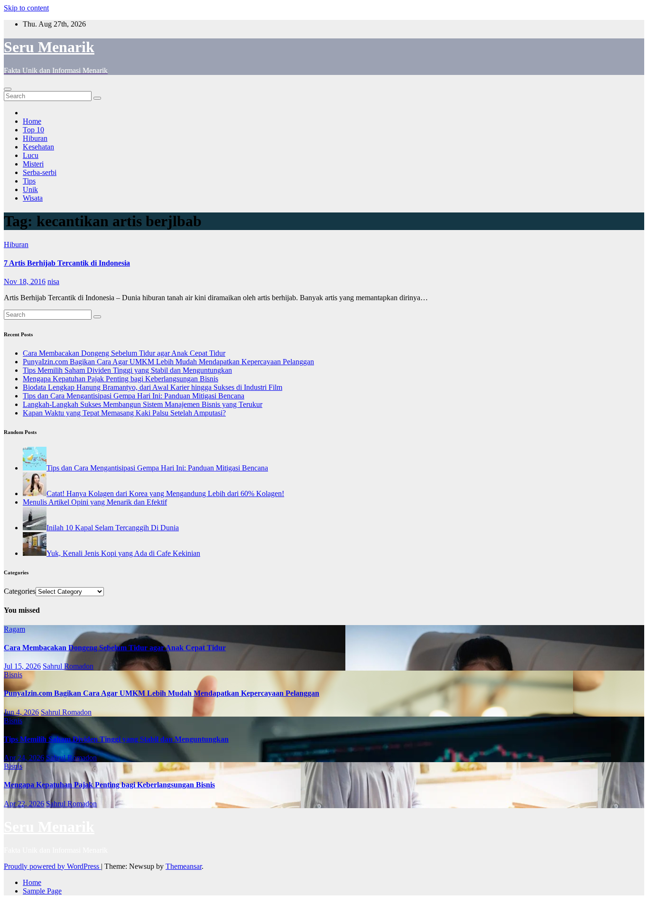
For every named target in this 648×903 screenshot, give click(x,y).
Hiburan (35, 138)
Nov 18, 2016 (25, 281)
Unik (30, 189)
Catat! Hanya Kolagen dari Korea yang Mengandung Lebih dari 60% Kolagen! (165, 493)
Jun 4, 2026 (21, 712)
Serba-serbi (39, 172)
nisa (53, 281)
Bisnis (13, 675)
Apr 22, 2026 (24, 804)
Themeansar (184, 866)
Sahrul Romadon (68, 666)
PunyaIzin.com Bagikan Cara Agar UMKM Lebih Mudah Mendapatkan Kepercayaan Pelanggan (168, 362)
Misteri (33, 164)
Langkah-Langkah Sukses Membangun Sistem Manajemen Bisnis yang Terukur (142, 404)
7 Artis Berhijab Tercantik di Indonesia (67, 263)
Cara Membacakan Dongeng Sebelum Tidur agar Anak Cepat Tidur (124, 353)
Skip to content (26, 8)
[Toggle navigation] (7, 89)
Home (32, 121)
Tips (29, 181)
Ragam (14, 629)
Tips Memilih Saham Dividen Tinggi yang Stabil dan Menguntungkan (127, 370)
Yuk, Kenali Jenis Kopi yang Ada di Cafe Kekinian (123, 553)
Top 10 (33, 130)
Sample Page (42, 891)
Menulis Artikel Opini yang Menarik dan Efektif (95, 502)
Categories (20, 591)
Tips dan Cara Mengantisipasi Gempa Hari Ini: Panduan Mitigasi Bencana (133, 396)
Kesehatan (38, 147)
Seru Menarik (49, 46)
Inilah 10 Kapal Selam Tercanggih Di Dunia (112, 528)
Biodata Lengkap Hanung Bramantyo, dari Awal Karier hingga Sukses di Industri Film (152, 387)
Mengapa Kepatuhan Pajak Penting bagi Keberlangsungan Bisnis (120, 379)
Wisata (33, 198)
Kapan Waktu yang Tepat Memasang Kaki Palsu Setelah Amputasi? (124, 413)
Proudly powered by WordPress (52, 866)
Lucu (30, 155)
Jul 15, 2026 (22, 666)
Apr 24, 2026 (24, 758)
